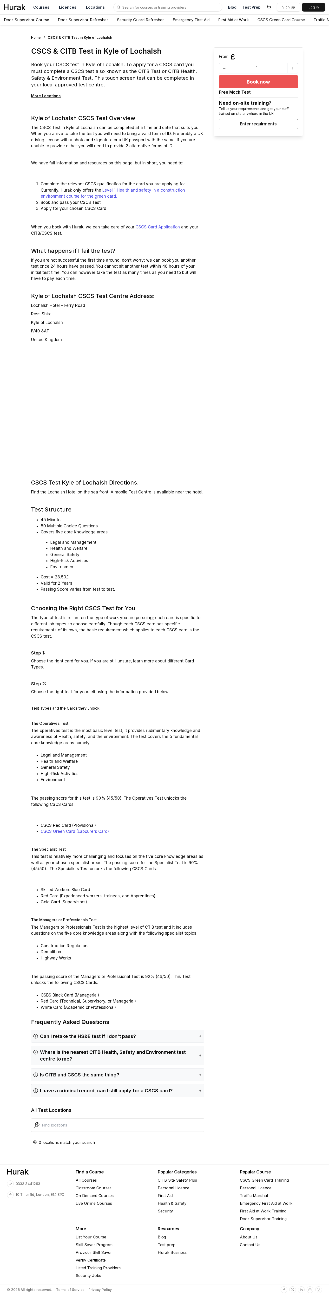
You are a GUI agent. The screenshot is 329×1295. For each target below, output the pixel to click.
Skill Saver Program (94, 1244)
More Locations (46, 95)
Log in (314, 7)
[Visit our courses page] (118, 7)
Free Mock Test (235, 92)
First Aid (165, 1195)
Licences (67, 7)
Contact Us (250, 1244)
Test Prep (251, 7)
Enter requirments (258, 124)
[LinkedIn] (301, 1289)
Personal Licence (173, 1187)
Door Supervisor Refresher (83, 19)
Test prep (166, 1244)
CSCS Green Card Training (264, 1180)
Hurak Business (172, 1252)
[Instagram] (318, 1289)
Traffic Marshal (254, 1195)
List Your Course (91, 1237)
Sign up (288, 7)
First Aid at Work (233, 19)
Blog (232, 7)
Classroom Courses (94, 1187)
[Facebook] (284, 1289)
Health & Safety (172, 1203)
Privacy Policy (100, 1289)
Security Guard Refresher (140, 19)
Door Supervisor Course (26, 19)
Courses (41, 7)
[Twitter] (292, 1289)
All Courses (86, 1180)
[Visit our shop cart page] (268, 7)
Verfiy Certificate (91, 1260)
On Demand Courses (95, 1195)
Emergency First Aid (191, 19)
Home (36, 37)
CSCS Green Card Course (281, 19)
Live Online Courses (94, 1203)
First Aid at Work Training (263, 1211)
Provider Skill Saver (94, 1252)
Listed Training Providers (98, 1267)
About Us (248, 1237)
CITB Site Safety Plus (177, 1180)
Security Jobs (88, 1275)
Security (165, 1211)
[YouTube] (310, 1289)
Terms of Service (70, 1289)
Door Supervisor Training (263, 1218)
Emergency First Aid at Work (266, 1203)
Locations (95, 7)
